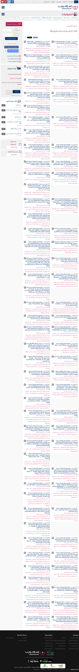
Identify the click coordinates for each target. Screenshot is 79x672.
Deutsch (65, 2)
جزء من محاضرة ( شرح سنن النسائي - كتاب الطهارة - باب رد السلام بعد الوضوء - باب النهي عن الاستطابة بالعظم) (64, 65)
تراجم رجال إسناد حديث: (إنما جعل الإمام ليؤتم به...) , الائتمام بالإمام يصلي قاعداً (66, 303)
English (53, 2)
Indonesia (47, 2)
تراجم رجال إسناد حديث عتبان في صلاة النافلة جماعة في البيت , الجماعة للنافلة (65, 317)
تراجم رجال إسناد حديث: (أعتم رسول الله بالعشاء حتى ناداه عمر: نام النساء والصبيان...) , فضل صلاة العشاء (65, 163)
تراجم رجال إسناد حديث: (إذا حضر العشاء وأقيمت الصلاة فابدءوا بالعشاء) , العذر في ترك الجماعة (38, 317)
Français (58, 2)
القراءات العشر (48, 648)
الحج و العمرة (48, 643)
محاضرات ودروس (73, 640)
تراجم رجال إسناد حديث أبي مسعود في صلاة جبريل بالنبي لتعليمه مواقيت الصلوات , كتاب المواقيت (38, 163)
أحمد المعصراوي (18, 107)
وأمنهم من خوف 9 (15, 71)
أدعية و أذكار (62, 646)
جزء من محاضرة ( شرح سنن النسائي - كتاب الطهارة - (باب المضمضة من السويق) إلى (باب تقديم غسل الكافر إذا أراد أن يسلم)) (64, 125)
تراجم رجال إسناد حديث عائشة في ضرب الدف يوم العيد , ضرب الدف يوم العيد (66, 510)
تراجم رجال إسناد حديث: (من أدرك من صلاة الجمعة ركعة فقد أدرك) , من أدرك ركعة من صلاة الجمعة (66, 442)
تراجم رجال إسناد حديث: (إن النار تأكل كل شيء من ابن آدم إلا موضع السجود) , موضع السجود (39, 373)
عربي (76, 2)
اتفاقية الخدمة (27, 667)
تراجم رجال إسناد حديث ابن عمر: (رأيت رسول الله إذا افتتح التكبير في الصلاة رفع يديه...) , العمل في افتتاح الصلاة (64, 328)
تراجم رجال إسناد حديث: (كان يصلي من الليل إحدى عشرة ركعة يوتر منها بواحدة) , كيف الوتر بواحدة (66, 539)
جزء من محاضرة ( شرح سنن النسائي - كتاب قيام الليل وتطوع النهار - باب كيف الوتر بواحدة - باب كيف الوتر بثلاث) (65, 546)
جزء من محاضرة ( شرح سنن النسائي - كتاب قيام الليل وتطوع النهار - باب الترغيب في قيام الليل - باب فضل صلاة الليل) (38, 533)
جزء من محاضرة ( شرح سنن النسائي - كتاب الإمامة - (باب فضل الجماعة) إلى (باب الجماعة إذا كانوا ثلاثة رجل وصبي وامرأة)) (37, 310)
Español (71, 2)
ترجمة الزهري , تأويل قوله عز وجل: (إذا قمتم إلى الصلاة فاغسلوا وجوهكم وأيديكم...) (38, 43)
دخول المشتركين (11, 38)
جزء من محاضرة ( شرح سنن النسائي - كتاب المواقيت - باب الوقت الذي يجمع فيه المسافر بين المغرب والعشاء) (64, 210)
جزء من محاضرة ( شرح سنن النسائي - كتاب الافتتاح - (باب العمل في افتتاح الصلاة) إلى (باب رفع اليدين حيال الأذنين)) (64, 335)
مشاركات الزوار (10, 638)
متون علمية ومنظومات (59, 640)
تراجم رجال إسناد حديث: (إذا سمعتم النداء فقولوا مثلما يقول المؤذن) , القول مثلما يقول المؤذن (39, 230)
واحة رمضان (49, 640)
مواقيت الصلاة (22, 640)
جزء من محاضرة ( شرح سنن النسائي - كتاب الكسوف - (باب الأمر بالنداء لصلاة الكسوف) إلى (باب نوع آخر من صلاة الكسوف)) (37, 463)
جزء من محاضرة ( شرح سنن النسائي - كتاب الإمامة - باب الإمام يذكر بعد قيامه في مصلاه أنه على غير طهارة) (37, 297)
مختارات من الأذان (60, 643)
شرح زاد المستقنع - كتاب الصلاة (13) (13, 111)
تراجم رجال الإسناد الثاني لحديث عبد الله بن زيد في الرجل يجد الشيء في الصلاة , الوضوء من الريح (39, 81)
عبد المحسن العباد (68, 45)
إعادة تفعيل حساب (13, 61)
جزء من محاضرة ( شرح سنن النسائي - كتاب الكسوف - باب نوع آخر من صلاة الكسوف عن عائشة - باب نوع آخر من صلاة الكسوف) (64, 478)
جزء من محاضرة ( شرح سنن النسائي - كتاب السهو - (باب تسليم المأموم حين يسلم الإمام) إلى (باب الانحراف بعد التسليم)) (65, 420)
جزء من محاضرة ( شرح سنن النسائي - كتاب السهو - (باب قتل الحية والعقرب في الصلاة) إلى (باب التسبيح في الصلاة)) (37, 393)
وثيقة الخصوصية (36, 667)
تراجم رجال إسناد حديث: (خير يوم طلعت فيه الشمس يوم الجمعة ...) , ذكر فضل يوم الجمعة (39, 412)
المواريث (24, 638)
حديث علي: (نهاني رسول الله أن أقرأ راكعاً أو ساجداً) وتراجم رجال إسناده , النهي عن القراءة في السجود (66, 373)
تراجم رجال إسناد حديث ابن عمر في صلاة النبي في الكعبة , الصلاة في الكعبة (65, 243)
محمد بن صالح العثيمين (16, 114)
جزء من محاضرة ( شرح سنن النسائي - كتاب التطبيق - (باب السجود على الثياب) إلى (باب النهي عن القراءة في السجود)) (64, 379)
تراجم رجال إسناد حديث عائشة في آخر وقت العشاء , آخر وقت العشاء (39, 174)
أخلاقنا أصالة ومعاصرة (14, 82)
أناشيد (63, 638)
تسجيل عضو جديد (13, 58)
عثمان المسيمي (18, 135)
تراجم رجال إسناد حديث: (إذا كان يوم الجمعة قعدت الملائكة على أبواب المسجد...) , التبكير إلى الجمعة (65, 427)
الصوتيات (67, 14)
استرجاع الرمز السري (13, 56)
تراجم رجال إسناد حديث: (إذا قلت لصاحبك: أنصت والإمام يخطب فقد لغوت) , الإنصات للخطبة (38, 494)
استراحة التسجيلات (60, 648)
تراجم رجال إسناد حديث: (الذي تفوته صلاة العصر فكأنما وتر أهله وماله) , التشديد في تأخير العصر (65, 174)
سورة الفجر (18, 105)
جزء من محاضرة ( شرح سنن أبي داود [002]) (67, 46)
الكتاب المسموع (73, 648)
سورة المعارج (18, 116)
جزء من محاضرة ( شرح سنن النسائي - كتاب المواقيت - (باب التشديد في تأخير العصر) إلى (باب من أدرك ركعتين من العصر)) (64, 181)
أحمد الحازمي (18, 125)
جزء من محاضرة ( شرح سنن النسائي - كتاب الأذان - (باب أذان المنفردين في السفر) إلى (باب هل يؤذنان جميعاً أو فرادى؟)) (37, 223)
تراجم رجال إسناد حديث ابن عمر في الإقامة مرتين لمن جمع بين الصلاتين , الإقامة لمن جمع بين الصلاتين (65, 230)
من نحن (16, 667)
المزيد (16, 91)
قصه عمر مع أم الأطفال (15, 128)
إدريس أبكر (19, 130)
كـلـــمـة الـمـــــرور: (16, 34)
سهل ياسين (19, 119)
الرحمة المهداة (48, 638)
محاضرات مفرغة (73, 643)
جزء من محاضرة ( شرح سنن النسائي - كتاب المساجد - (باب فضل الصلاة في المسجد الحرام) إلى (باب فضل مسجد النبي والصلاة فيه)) (64, 250)
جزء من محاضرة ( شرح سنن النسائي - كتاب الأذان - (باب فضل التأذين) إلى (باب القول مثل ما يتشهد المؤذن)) (37, 237)
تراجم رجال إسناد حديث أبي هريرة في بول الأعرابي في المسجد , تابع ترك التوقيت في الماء (38, 56)
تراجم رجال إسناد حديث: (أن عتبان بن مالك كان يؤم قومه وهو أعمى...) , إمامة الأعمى (39, 275)
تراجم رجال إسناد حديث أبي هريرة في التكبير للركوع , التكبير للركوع (65, 358)
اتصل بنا (21, 667)
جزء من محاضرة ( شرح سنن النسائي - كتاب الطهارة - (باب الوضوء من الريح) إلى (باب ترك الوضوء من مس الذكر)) (37, 88)
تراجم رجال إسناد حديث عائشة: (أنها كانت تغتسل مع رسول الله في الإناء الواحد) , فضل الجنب (38, 67)
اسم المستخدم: (16, 29)
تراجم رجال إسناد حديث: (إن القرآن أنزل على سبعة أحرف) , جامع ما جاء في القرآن (66, 345)
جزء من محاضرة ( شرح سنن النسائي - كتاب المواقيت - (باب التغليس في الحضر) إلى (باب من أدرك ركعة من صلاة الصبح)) (37, 194)
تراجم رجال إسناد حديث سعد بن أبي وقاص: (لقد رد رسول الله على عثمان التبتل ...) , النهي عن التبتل (38, 618)
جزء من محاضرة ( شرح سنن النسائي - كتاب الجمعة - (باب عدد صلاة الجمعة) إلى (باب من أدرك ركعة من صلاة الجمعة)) (64, 449)
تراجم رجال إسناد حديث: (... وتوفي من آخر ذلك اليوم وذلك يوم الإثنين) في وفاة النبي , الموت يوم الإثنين (37, 554)
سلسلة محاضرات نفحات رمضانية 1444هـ (11, 76)
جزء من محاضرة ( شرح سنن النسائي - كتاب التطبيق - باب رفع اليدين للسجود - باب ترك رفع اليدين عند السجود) (37, 366)
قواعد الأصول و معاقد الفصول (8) (14, 122)
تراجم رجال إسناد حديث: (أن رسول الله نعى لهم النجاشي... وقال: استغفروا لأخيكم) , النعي (39, 567)
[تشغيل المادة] (53, 42)
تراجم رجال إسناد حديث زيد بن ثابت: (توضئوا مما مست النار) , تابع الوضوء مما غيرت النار (38, 107)
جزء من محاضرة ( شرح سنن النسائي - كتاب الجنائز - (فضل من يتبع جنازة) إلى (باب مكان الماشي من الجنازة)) (65, 597)
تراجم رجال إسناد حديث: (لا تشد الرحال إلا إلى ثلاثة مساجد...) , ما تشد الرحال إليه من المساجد (65, 259)
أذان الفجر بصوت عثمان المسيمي (13, 133)
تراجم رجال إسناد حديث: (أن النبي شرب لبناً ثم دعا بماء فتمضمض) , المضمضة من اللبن (66, 118)
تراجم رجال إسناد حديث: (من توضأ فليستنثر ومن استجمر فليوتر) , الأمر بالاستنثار (66, 81)
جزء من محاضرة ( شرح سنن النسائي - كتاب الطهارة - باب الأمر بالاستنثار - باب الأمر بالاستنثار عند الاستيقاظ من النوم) (64, 88)
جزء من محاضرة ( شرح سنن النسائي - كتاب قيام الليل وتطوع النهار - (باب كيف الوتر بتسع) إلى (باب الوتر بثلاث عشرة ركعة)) (37, 548)
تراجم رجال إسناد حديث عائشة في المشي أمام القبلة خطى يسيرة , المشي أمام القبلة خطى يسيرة (38, 386)
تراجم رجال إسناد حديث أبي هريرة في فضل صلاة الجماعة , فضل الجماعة (38, 303)
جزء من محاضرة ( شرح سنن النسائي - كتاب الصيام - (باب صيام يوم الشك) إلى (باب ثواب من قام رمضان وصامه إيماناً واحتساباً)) (37, 612)
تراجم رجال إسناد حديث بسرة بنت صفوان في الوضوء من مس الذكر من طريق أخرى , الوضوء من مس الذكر (64, 94)
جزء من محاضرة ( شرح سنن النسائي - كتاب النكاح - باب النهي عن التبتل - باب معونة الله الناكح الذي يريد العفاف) (37, 625)
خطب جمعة (74, 646)
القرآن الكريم (74, 638)
